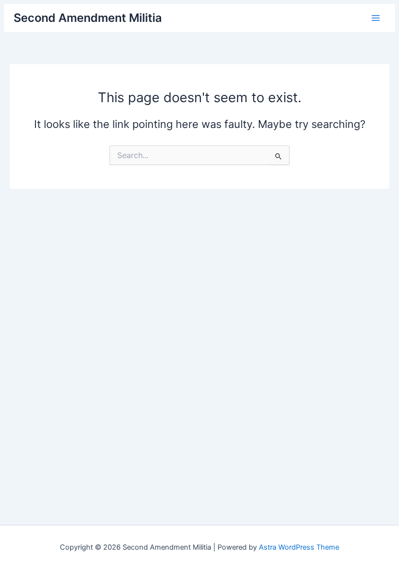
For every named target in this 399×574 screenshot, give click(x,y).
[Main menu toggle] (375, 18)
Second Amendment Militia (88, 18)
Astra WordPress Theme (299, 547)
